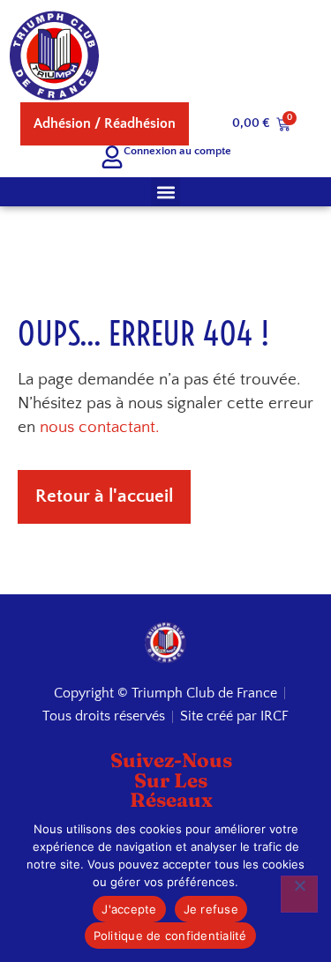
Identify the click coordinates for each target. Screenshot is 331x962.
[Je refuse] (299, 894)
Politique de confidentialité (170, 935)
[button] (165, 191)
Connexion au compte (177, 151)
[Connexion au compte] (112, 156)
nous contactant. (99, 427)
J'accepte (129, 909)
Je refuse (211, 909)
